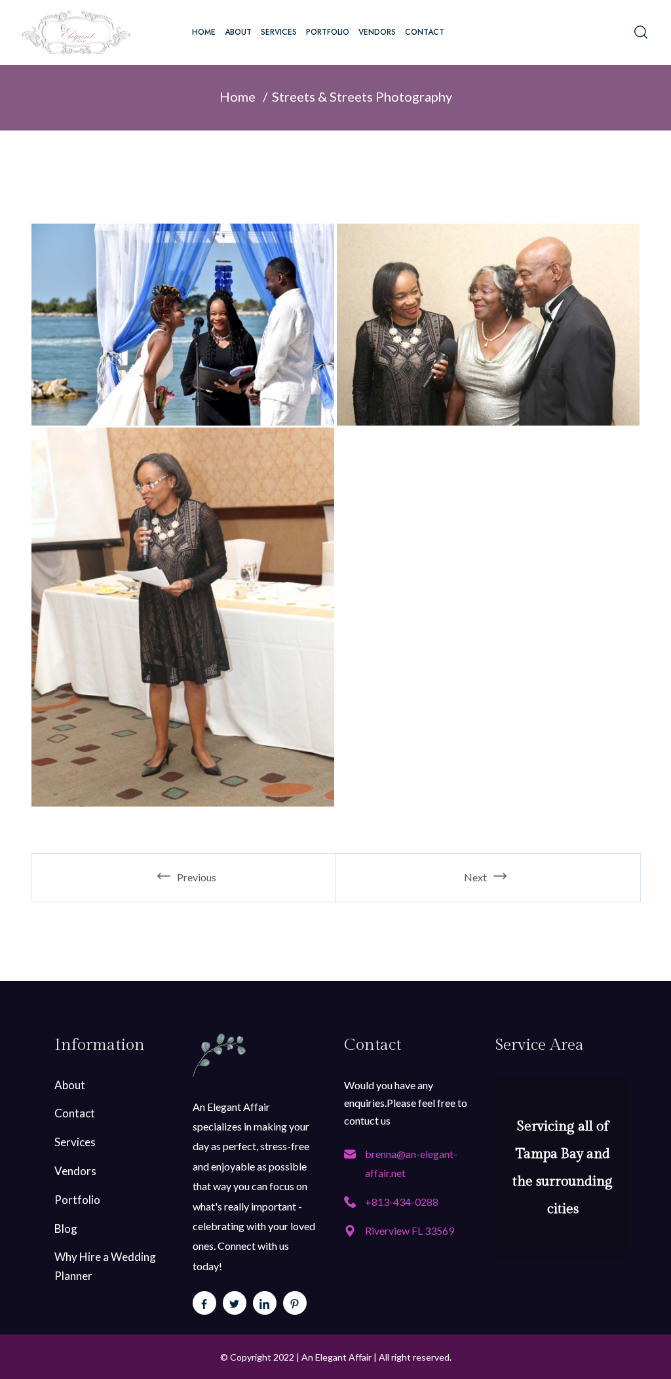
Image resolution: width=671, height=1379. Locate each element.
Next (475, 877)
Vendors (377, 32)
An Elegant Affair (336, 1357)
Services (279, 32)
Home (204, 32)
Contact (424, 32)
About (238, 32)
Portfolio (327, 32)
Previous (196, 877)
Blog (65, 1228)
